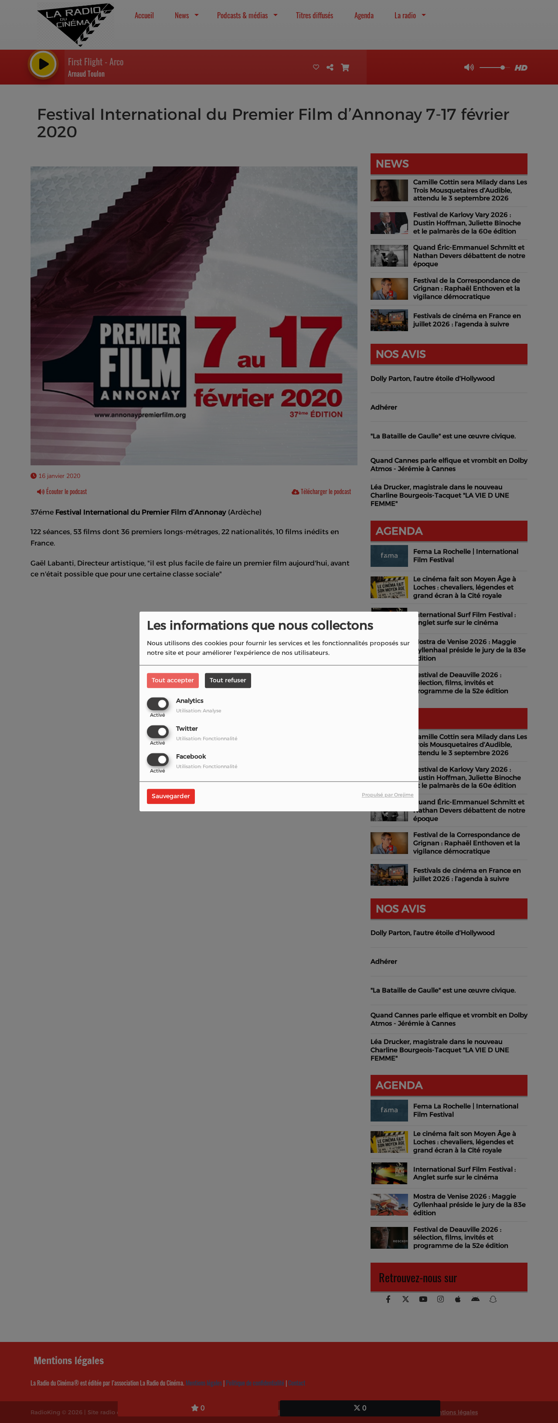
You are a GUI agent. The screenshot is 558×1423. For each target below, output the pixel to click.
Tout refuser (228, 680)
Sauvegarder (171, 796)
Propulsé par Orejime (388, 795)
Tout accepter (173, 680)
